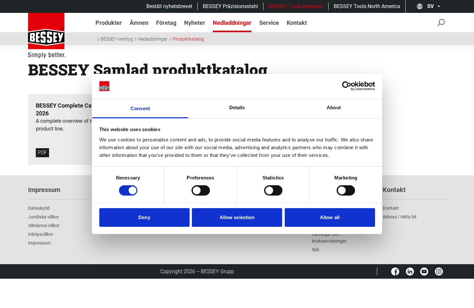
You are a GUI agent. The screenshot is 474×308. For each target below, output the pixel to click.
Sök (315, 249)
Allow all (330, 217)
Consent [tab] (140, 108)
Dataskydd (39, 208)
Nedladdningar (153, 39)
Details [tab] (237, 107)
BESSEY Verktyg (117, 39)
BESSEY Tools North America (367, 6)
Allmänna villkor (44, 225)
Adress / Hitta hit (400, 216)
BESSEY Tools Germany (296, 6)
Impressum (39, 242)
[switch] (201, 190)
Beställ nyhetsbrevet (169, 6)
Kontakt (391, 208)
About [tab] (334, 107)
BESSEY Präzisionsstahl (230, 6)
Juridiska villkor (43, 216)
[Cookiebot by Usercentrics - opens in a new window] (347, 86)
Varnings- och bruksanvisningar (329, 238)
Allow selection (237, 217)
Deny (144, 217)
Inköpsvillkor (40, 234)
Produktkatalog (188, 39)
